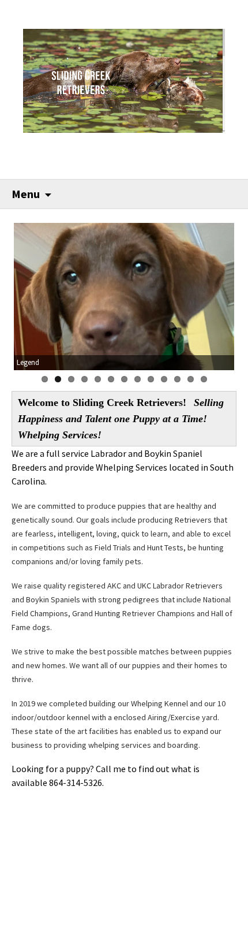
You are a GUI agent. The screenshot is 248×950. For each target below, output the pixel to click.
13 (204, 379)
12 (190, 379)
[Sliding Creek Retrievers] (124, 79)
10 (164, 379)
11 (177, 379)
